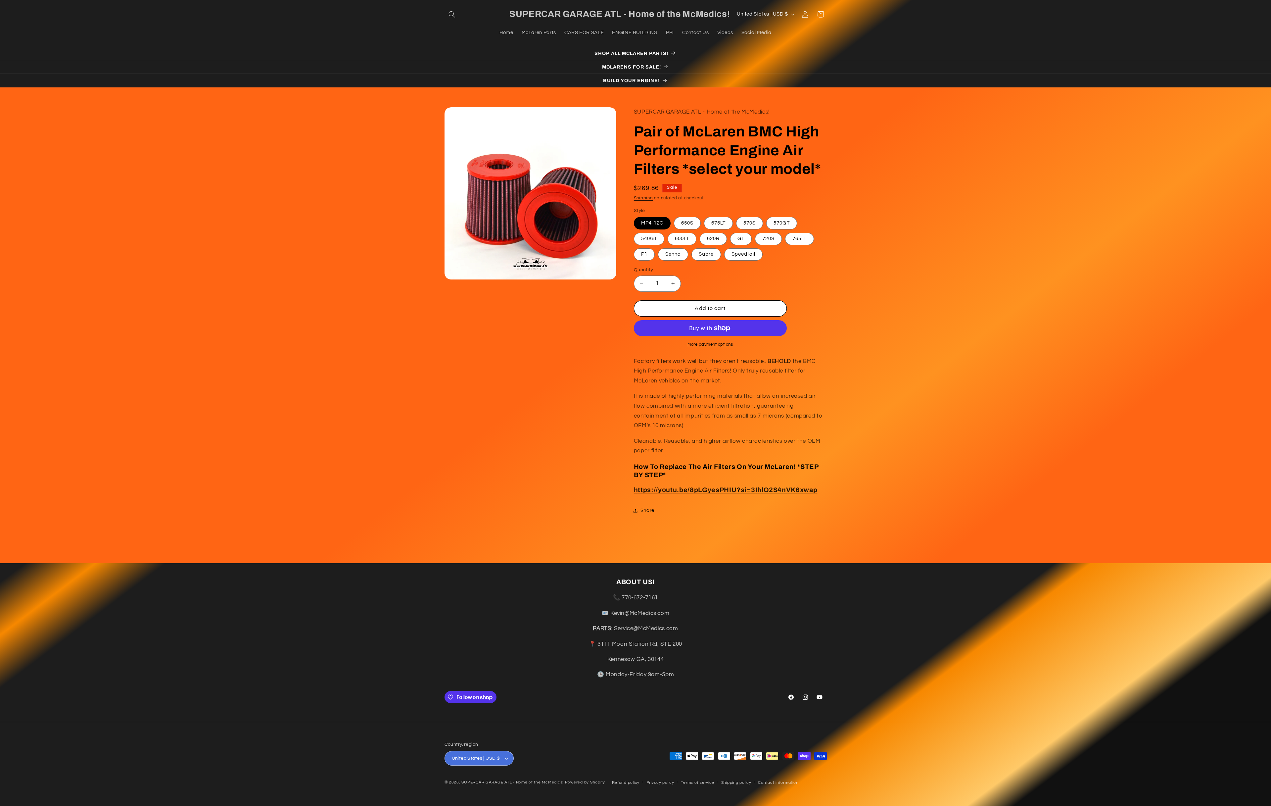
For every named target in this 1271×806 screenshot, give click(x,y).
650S (687, 223)
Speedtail (743, 254)
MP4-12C (652, 223)
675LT (718, 223)
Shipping (643, 198)
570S (749, 223)
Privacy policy (660, 782)
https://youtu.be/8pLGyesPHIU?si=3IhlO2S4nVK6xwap (726, 489)
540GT (649, 238)
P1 (644, 254)
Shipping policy (736, 782)
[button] (452, 14)
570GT (781, 223)
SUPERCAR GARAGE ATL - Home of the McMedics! (512, 782)
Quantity (643, 270)
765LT (799, 238)
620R (713, 238)
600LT (682, 238)
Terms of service (697, 782)
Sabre (706, 254)
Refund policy (626, 782)
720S (768, 238)
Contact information (778, 782)
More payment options (710, 344)
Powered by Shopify (585, 782)
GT (740, 238)
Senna (673, 254)
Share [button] (647, 510)
